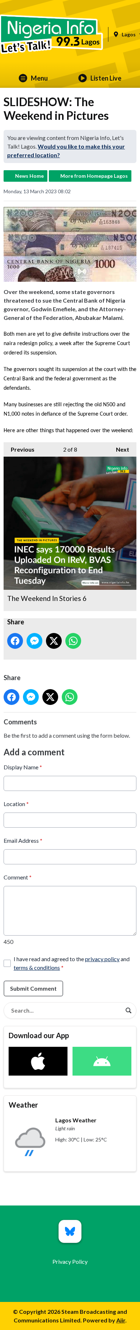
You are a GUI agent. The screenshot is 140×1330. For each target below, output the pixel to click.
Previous (19, 449)
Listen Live (105, 78)
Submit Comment (33, 988)
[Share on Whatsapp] (73, 641)
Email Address (23, 840)
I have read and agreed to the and (72, 963)
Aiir (120, 1320)
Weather (23, 1104)
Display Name (23, 767)
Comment (18, 877)
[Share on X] (54, 641)
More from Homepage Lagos (94, 176)
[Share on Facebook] (15, 641)
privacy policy (102, 958)
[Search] (128, 1010)
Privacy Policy (70, 1261)
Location (16, 803)
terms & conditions (37, 967)
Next (119, 449)
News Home (29, 176)
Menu (39, 78)
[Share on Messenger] (34, 641)
